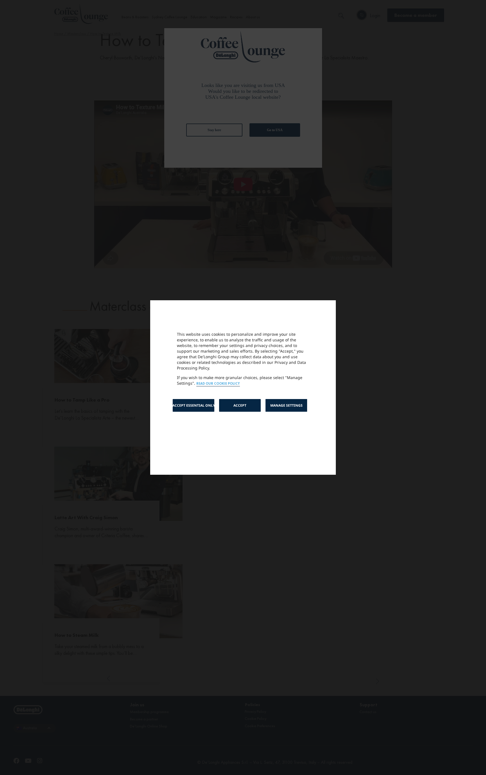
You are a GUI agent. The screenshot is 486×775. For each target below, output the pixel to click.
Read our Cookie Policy (218, 384)
